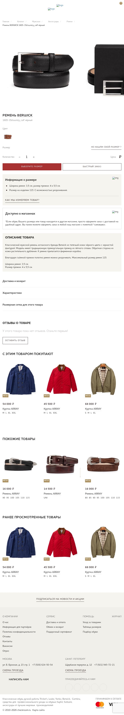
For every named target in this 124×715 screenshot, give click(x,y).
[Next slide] (118, 354)
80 (86, 498)
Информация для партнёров (17, 627)
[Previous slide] (109, 354)
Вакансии (7, 646)
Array (15, 409)
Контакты (7, 641)
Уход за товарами (92, 622)
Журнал (116, 616)
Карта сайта (38, 710)
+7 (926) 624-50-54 (42, 665)
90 (4, 498)
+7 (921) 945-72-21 (104, 665)
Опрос (6, 651)
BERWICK (24, 115)
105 (17, 498)
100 (12, 498)
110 (23, 498)
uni (46, 498)
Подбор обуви (90, 632)
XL (9, 413)
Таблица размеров (92, 627)
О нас (6, 622)
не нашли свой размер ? (106, 147)
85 (90, 498)
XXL (14, 413)
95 (7, 498)
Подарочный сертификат (59, 632)
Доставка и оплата (56, 622)
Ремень (7, 494)
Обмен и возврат (55, 627)
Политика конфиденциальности (19, 632)
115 (28, 498)
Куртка (6, 409)
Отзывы (6, 636)
